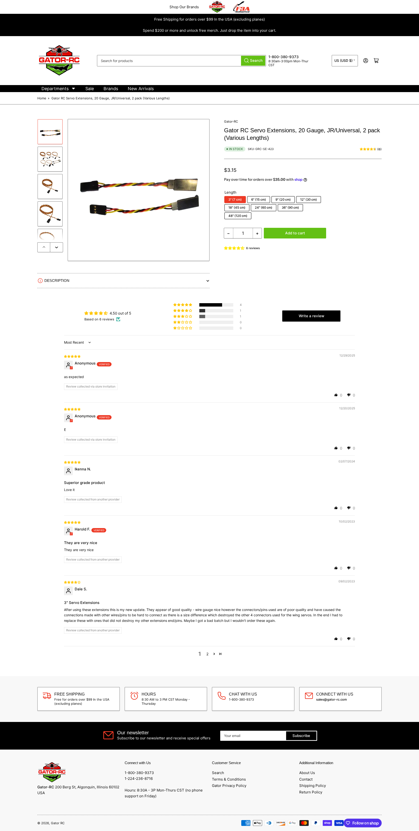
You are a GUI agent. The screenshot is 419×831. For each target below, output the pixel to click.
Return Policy (310, 792)
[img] (72, 356)
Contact (306, 779)
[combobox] (181, 60)
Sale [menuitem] (89, 88)
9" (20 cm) (283, 199)
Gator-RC (231, 121)
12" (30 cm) (308, 199)
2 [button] (207, 654)
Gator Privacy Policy (229, 785)
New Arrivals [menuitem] (141, 88)
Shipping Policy (312, 785)
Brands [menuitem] (111, 88)
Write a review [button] (311, 316)
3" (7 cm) (235, 199)
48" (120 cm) (237, 216)
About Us (307, 772)
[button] (234, 248)
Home (41, 98)
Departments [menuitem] (55, 88)
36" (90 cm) (290, 207)
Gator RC (57, 823)
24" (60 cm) (263, 207)
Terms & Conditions (229, 779)
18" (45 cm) (236, 207)
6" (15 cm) (258, 199)
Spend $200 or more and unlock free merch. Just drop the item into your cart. (209, 30)
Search (218, 772)
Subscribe (301, 735)
